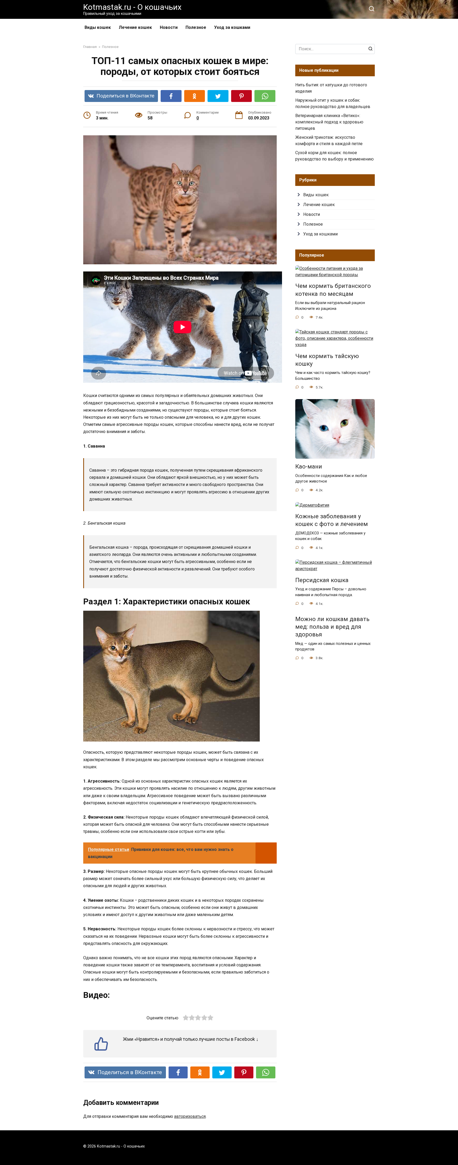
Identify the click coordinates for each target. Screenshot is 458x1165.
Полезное (196, 27)
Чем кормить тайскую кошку (327, 359)
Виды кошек (98, 27)
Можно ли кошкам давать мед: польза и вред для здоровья (332, 626)
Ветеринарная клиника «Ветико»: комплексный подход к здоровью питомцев (329, 122)
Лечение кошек (135, 27)
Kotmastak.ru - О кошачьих (132, 7)
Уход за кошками (232, 27)
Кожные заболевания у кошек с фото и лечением (331, 520)
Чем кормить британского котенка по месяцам (333, 290)
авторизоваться (190, 1116)
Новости (169, 27)
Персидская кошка (322, 580)
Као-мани (308, 466)
